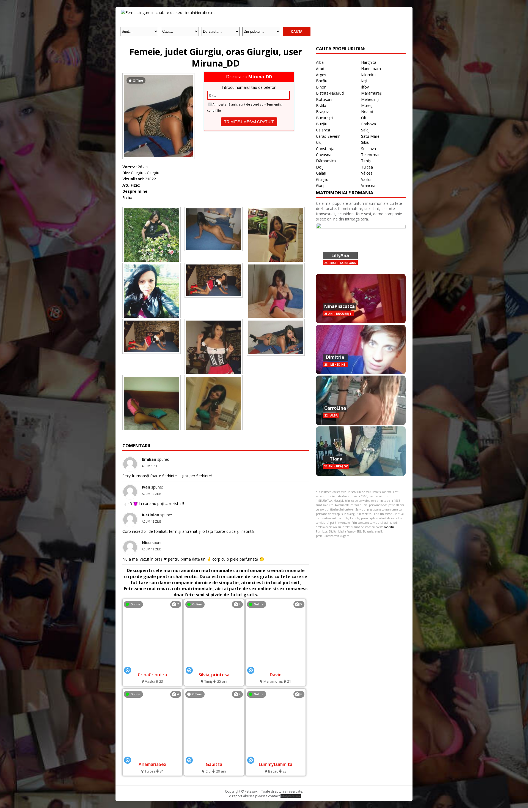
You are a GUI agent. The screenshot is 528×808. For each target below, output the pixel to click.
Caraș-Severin (328, 136)
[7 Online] (152, 667)
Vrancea (368, 185)
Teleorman (371, 154)
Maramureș (371, 93)
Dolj (319, 167)
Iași (364, 80)
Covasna (323, 154)
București (324, 117)
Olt (363, 117)
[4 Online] (214, 667)
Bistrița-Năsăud (330, 93)
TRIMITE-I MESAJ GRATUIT (249, 122)
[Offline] (158, 74)
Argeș (321, 74)
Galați (321, 173)
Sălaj (365, 130)
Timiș (366, 160)
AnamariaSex (152, 764)
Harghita (368, 62)
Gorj (320, 185)
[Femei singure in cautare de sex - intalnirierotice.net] (169, 12)
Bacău (321, 80)
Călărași (323, 130)
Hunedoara (371, 68)
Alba (320, 62)
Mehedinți (370, 99)
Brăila (321, 105)
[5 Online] (275, 667)
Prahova (368, 123)
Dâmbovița (326, 160)
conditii (389, 527)
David (276, 675)
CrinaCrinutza (152, 675)
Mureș (366, 105)
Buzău (321, 123)
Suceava (368, 148)
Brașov (322, 111)
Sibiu (365, 142)
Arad (320, 68)
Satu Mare (370, 136)
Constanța (325, 148)
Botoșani (324, 99)
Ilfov (365, 87)
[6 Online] (276, 757)
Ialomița (368, 74)
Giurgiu (322, 179)
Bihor (321, 87)
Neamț (367, 111)
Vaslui (366, 179)
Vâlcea (367, 173)
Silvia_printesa (214, 675)
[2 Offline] (214, 757)
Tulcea (367, 167)
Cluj (319, 142)
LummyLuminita (275, 764)
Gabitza (214, 764)
